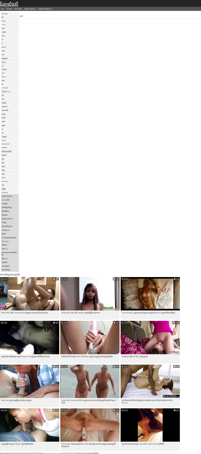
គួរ (2, 84)
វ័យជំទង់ (4, 69)
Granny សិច (6, 200)
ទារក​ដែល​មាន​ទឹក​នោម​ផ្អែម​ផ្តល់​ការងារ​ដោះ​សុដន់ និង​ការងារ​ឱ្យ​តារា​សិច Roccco (147, 401)
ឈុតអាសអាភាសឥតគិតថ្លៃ (9, 253)
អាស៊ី (3, 122)
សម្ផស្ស (4, 103)
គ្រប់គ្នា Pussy (6, 91)
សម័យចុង (9, 9)
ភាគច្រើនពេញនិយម (30, 9)
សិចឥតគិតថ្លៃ (6, 270)
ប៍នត (3, 51)
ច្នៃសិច (4, 234)
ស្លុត (3, 159)
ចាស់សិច (4, 204)
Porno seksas (14, 453)
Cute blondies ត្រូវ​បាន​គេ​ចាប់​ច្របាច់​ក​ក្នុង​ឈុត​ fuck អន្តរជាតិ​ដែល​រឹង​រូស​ (148, 312)
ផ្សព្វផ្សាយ (5, 58)
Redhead (5, 192)
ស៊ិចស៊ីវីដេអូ (5, 211)
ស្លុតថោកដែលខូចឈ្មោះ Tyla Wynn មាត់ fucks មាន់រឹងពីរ (143, 444)
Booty (4, 77)
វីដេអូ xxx (5, 258)
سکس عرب (58, 453)
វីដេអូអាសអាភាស (7, 219)
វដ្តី (2, 17)
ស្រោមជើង (5, 110)
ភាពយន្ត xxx (6, 230)
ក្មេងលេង (4, 106)
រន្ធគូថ (3, 125)
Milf (3, 73)
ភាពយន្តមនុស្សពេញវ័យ (9, 238)
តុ (2, 43)
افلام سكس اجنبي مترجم (50, 453)
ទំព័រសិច (4, 245)
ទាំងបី (3, 118)
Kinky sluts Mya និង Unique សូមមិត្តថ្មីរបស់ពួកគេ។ (80, 312)
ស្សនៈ (3, 28)
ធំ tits (3, 36)
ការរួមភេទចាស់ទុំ (7, 196)
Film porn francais (25, 453)
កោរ (3, 55)
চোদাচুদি (34, 453)
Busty (4, 21)
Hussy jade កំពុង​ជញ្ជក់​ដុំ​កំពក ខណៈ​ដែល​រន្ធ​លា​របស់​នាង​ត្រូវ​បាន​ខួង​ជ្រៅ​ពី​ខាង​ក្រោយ (88, 445)
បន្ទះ (3, 99)
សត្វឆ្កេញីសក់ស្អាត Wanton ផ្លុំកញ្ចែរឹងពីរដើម (17, 444)
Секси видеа (87, 453)
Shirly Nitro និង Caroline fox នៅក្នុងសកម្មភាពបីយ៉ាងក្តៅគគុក (24, 312)
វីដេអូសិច (4, 215)
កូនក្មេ (3, 62)
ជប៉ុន (3, 174)
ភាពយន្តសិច (6, 266)
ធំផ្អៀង (4, 189)
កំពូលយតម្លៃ (18, 9)
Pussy (4, 24)
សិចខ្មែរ (4, 222)
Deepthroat (6, 144)
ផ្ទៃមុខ (3, 166)
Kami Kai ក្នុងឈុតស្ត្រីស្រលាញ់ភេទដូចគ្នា (16, 400)
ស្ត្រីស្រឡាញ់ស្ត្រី (6, 151)
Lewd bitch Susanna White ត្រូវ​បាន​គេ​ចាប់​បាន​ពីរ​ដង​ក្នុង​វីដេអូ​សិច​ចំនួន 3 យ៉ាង (89, 401)
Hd (3, 66)
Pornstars (5, 181)
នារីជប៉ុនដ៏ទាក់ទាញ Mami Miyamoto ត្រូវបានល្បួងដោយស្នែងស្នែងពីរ (87, 356)
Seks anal (5, 241)
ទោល (3, 178)
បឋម (2, 9)
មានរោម (4, 147)
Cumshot (5, 88)
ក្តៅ (3, 95)
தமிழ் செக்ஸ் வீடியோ (68, 453)
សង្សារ (4, 114)
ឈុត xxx (5, 249)
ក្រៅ (3, 185)
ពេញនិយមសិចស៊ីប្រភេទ (45, 9)
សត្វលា (4, 32)
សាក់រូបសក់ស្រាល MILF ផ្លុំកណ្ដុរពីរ (135, 356)
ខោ (3, 133)
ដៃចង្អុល (4, 137)
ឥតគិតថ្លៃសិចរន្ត (7, 207)
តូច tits (4, 47)
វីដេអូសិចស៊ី (9, 4)
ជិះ (2, 39)
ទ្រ (2, 129)
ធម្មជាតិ (4, 155)
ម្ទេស (3, 80)
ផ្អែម (3, 163)
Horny (4, 140)
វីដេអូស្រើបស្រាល (7, 226)
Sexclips (40, 453)
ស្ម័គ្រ (3, 170)
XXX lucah (79, 453)
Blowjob (5, 14)
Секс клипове (4, 453)
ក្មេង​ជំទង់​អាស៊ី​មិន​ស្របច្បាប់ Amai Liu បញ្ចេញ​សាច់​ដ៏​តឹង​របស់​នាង (25, 356)
